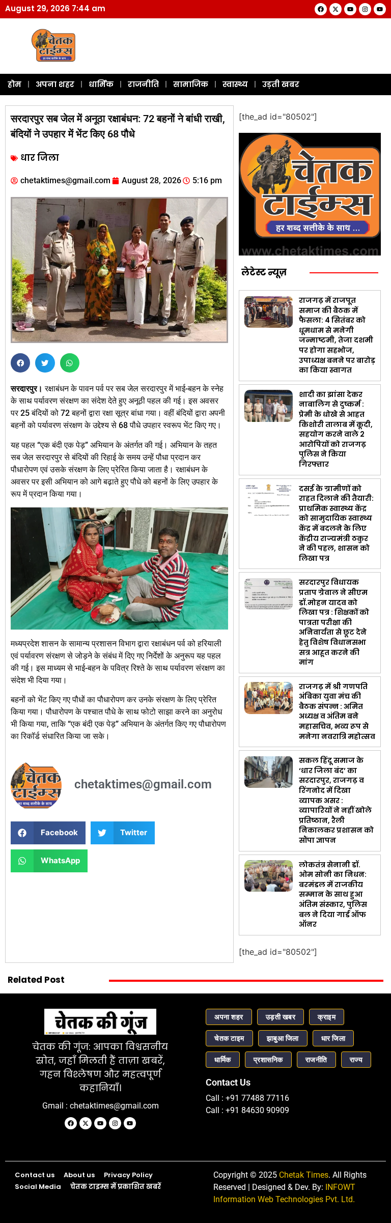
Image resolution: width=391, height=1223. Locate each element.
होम (14, 84)
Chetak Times (303, 1175)
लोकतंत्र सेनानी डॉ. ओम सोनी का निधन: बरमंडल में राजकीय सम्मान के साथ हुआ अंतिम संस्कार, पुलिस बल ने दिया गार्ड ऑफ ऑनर (333, 895)
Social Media (38, 1186)
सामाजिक (190, 84)
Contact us (34, 1175)
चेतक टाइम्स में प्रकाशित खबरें (115, 1186)
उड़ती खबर (280, 84)
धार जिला (39, 158)
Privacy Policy (128, 1175)
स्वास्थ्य (235, 84)
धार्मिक (101, 84)
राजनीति (143, 84)
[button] (20, 363)
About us (79, 1175)
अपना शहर (55, 84)
